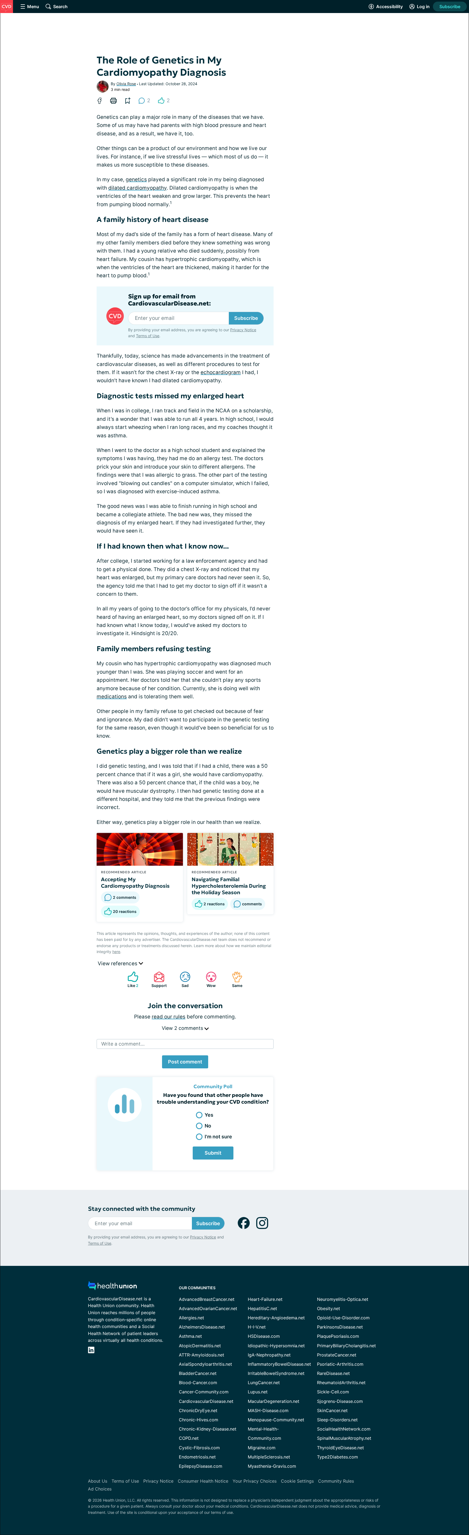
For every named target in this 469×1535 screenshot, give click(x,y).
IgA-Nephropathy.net (269, 1355)
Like (130, 979)
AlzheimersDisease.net (202, 1327)
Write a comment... (123, 1044)
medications (112, 696)
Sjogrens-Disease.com (340, 1401)
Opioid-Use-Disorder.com (343, 1317)
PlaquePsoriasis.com (338, 1336)
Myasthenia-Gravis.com (272, 1466)
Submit (213, 1153)
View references (118, 963)
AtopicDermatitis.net (200, 1345)
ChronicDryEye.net (198, 1410)
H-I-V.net (257, 1327)
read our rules (168, 1017)
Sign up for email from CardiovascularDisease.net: (169, 300)
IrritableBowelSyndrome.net (276, 1373)
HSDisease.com (264, 1336)
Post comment (185, 1062)
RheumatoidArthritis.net (341, 1382)
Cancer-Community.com (204, 1391)
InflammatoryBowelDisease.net (279, 1364)
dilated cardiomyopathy (137, 188)
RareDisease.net (333, 1373)
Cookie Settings (297, 1481)
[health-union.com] (112, 1287)
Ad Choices (100, 1489)
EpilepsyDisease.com (200, 1466)
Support (157, 979)
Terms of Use (147, 335)
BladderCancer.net (198, 1373)
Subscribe (449, 6)
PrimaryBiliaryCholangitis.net (346, 1345)
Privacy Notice (243, 329)
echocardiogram (221, 372)
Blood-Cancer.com (198, 1382)
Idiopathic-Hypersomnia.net (276, 1345)
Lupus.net (258, 1391)
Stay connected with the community (141, 1208)
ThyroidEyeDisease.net (340, 1447)
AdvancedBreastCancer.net (206, 1299)
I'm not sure (218, 1136)
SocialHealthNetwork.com (343, 1429)
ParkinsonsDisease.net (340, 1327)
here (116, 951)
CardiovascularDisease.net (206, 1401)
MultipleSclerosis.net (269, 1457)
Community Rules (336, 1481)
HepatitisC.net (262, 1308)
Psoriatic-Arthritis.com (340, 1364)
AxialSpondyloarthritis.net (205, 1364)
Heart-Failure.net (265, 1299)
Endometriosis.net (197, 1457)
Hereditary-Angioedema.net (276, 1317)
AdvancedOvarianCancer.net (208, 1308)
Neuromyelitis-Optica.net (342, 1299)
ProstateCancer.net (336, 1355)
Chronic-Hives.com (198, 1419)
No (208, 1126)
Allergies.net (191, 1317)
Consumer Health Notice (203, 1481)
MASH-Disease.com (268, 1410)
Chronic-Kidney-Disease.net (207, 1429)
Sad (181, 979)
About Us (97, 1481)
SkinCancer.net (332, 1410)
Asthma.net (190, 1336)
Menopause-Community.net (276, 1419)
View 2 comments (183, 1028)
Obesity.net (328, 1308)
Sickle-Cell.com (333, 1391)
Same (234, 979)
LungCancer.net (264, 1382)
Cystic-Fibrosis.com (199, 1447)
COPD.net (189, 1438)
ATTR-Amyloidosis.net (201, 1355)
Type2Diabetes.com (337, 1457)
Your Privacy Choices (255, 1481)
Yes (209, 1115)
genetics (136, 179)
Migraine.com (261, 1447)
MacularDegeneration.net (273, 1401)
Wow (208, 979)
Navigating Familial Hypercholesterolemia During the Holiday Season (229, 886)
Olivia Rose (126, 83)
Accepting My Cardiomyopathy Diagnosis (135, 882)
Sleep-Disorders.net (337, 1419)
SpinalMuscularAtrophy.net (344, 1438)
